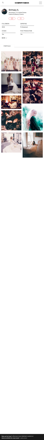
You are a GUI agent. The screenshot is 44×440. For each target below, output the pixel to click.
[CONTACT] (12, 18)
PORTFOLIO (7, 46)
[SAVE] (20, 18)
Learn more (23, 438)
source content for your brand (10, 438)
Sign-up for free (6, 436)
